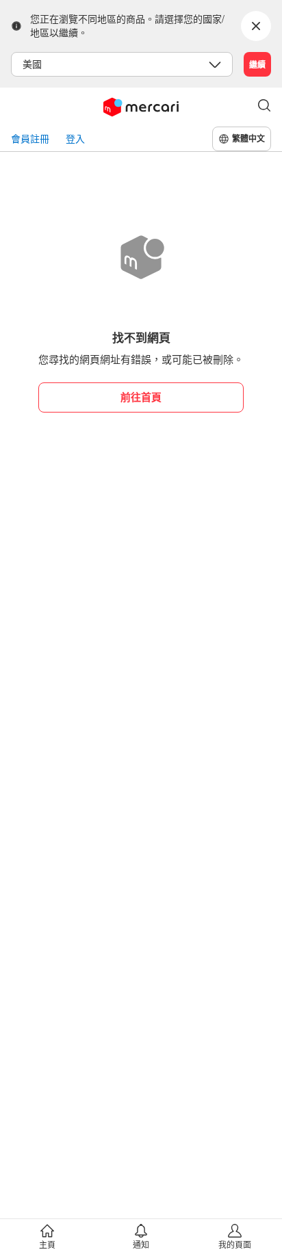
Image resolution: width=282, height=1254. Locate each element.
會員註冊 (30, 138)
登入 (75, 138)
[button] (264, 106)
